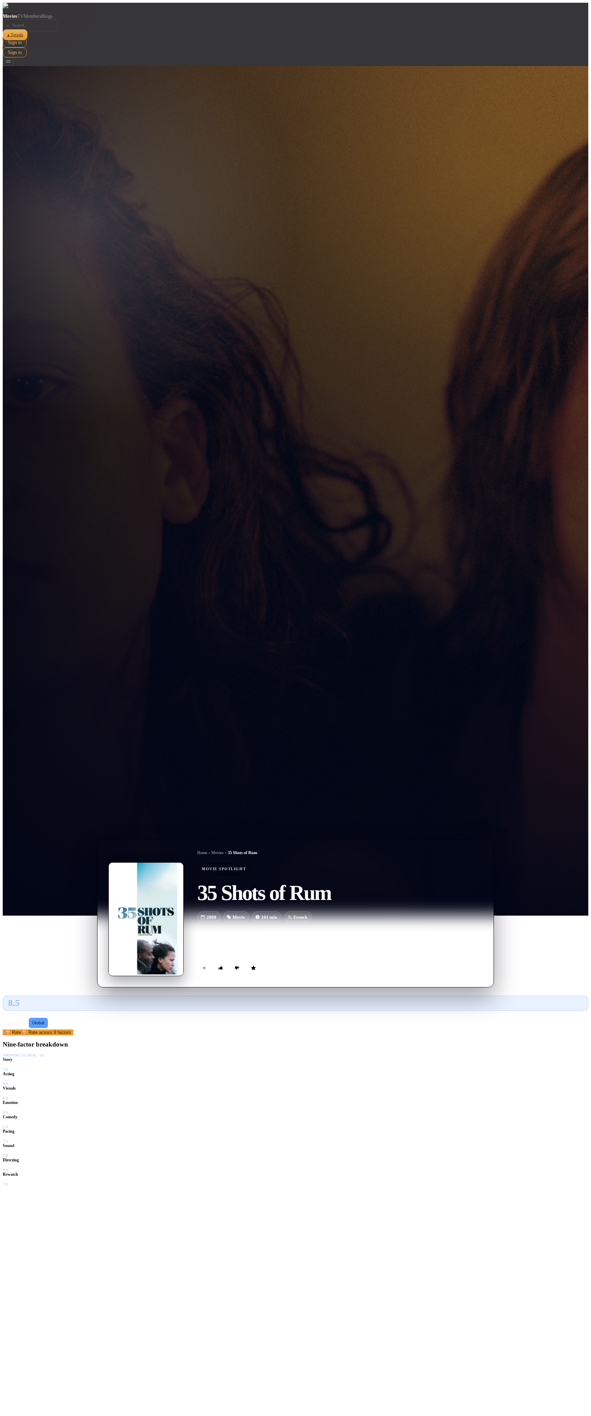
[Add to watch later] (204, 968)
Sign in (15, 42)
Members (32, 16)
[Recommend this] (220, 968)
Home (202, 852)
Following (16, 1023)
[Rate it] (253, 968)
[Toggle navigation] (8, 61)
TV (20, 16)
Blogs (46, 16)
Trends (15, 34)
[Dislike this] (237, 968)
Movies (10, 16)
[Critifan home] (295, 8)
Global (38, 1023)
